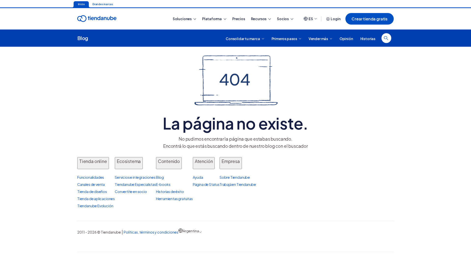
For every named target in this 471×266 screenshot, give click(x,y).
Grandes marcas (102, 4)
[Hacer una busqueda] (386, 38)
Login (335, 18)
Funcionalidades (90, 177)
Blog (82, 38)
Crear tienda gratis (370, 18)
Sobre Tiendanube (235, 177)
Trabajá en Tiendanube (238, 184)
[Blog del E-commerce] (114, 18)
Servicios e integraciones (135, 177)
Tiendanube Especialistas (135, 184)
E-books (163, 184)
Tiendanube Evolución (95, 206)
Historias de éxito (170, 191)
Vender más (318, 38)
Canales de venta (91, 184)
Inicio (81, 4)
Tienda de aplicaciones (96, 198)
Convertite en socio (131, 191)
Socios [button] (283, 18)
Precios (238, 18)
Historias (367, 38)
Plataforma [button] (212, 18)
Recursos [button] (259, 18)
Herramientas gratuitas (174, 198)
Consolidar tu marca (243, 38)
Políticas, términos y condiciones (151, 232)
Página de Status (206, 184)
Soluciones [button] (182, 18)
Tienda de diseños (92, 191)
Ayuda (198, 177)
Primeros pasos (285, 38)
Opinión (346, 38)
